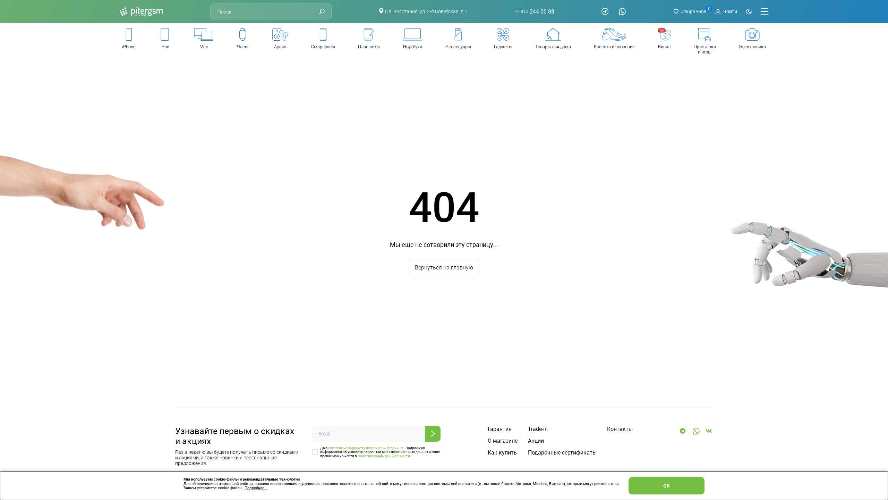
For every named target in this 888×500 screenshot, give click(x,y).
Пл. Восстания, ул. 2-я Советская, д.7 (426, 11)
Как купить (502, 452)
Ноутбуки (412, 46)
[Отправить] (433, 434)
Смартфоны (323, 46)
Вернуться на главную (444, 267)
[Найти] (322, 11)
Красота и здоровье (614, 46)
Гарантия (500, 429)
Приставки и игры (705, 49)
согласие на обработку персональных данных (365, 447)
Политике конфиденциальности (384, 455)
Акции (536, 441)
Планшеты (369, 46)
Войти (730, 11)
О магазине (503, 441)
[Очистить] (550, 228)
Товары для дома (553, 46)
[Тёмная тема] (749, 11)
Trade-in (538, 429)
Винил (664, 46)
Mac (203, 46)
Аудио (280, 46)
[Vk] (709, 431)
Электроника (752, 46)
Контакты (620, 429)
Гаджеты (503, 46)
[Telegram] (604, 11)
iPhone (129, 46)
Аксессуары (458, 46)
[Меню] (764, 11)
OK (666, 485)
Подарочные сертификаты (562, 452)
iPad (165, 46)
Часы (242, 46)
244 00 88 (534, 11)
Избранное (693, 11)
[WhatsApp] (622, 11)
